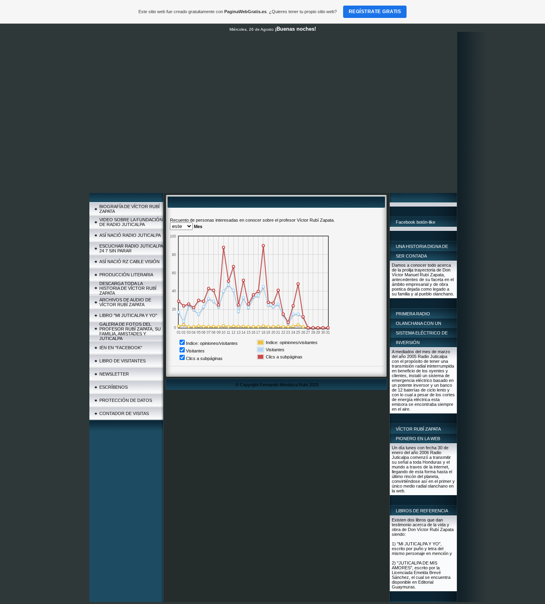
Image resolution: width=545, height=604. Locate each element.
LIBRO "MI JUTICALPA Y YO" (128, 315)
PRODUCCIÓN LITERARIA (126, 274)
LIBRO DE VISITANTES (122, 360)
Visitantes (195, 350)
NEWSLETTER (114, 374)
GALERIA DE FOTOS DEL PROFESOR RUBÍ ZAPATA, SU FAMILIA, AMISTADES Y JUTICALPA (130, 331)
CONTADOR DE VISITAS (124, 413)
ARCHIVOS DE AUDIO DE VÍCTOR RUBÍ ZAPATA (125, 302)
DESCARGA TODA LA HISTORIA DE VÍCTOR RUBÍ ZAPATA (127, 288)
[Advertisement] (273, 133)
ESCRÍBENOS (113, 387)
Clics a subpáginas (204, 358)
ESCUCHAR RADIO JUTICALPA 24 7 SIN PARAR (131, 248)
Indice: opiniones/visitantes (212, 343)
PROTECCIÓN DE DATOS (125, 400)
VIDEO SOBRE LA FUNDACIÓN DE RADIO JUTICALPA (131, 222)
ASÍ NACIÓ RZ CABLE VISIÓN (129, 261)
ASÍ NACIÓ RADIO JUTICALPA (130, 235)
